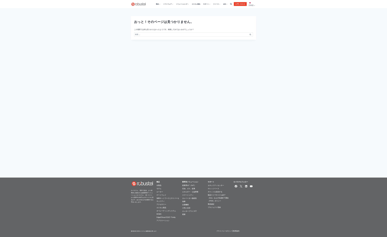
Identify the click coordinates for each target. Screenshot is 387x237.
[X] (241, 186)
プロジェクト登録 (214, 207)
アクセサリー (161, 204)
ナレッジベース (213, 189)
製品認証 (211, 204)
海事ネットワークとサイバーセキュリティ (168, 199)
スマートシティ (188, 195)
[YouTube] (251, 186)
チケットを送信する (215, 192)
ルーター (160, 192)
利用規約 (236, 231)
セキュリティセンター (216, 185)
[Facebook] (236, 186)
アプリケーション (163, 220)
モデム (159, 189)
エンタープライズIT (189, 211)
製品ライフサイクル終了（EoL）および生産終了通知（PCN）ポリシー (218, 198)
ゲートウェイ (161, 195)
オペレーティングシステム (166, 211)
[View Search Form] (231, 4)
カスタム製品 (196, 4)
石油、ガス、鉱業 (188, 189)
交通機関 (185, 205)
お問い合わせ (240, 4)
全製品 (159, 185)
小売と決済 (186, 208)
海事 (183, 201)
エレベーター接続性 (189, 198)
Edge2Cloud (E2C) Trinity (166, 217)
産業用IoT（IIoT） (189, 185)
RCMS (159, 214)
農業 (183, 214)
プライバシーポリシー (224, 231)
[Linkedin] (246, 186)
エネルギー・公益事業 (190, 192)
